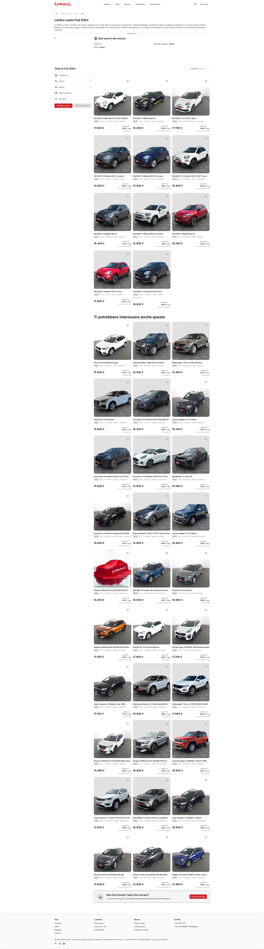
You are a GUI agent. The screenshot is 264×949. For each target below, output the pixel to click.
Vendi (117, 4)
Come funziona (155, 4)
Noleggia (57, 930)
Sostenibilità (99, 930)
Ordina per (194, 68)
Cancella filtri (83, 106)
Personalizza (140, 4)
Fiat (76, 13)
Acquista (107, 4)
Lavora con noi (100, 926)
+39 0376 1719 (180, 923)
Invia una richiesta (198, 897)
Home (63, 13)
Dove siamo (99, 923)
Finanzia (127, 4)
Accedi (205, 4)
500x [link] (83, 13)
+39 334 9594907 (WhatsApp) (186, 926)
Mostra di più (132, 33)
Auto (70, 13)
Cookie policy (139, 926)
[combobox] (199, 68)
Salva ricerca (65, 106)
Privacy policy (139, 923)
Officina (57, 933)
